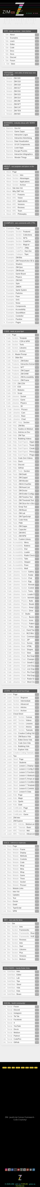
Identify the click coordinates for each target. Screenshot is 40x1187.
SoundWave (15, 313)
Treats (20, 445)
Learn (10, 41)
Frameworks (18, 930)
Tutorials (20, 730)
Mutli (17, 568)
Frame (16, 849)
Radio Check (21, 555)
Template (16, 338)
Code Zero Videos (20, 458)
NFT (15, 367)
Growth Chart (21, 662)
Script (14, 393)
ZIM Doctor (17, 491)
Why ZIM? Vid (15, 191)
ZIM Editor (17, 361)
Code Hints (17, 520)
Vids (13, 988)
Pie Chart (21, 672)
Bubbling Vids (18, 746)
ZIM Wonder (17, 481)
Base (16, 416)
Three (16, 879)
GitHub (15, 468)
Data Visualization (17, 141)
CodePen (18, 241)
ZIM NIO (13, 114)
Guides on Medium (20, 429)
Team (14, 211)
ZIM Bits (14, 258)
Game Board (16, 274)
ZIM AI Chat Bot (19, 484)
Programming (21, 455)
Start (15, 946)
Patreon (13, 1036)
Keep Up (21, 607)
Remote (20, 585)
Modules (15, 390)
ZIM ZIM (13, 101)
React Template (21, 933)
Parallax (14, 319)
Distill (12, 905)
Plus (15, 953)
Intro (14, 175)
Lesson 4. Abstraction (21, 775)
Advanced (18, 704)
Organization (21, 442)
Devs (9, 54)
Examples (11, 38)
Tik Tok (13, 1016)
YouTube (14, 1026)
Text (11, 898)
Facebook (14, 1020)
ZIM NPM (16, 536)
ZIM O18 (13, 85)
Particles (14, 293)
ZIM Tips (16, 435)
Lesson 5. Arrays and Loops (21, 779)
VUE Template (21, 936)
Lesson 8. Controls (20, 788)
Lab (13, 978)
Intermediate (18, 701)
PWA (15, 523)
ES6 (13, 387)
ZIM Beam (17, 510)
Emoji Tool (17, 507)
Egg (19, 581)
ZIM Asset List (18, 487)
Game (15, 400)
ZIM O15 (13, 94)
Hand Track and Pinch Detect (21, 630)
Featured (18, 232)
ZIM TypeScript (19, 516)
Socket (16, 396)
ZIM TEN (13, 111)
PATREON (20, 1186)
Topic (17, 254)
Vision (14, 198)
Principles (21, 452)
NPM (12, 911)
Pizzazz (17, 409)
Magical (17, 245)
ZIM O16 (13, 91)
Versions (15, 204)
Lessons (20, 724)
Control (20, 588)
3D (14, 406)
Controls (17, 859)
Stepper (18, 562)
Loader (18, 552)
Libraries (16, 348)
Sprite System (16, 290)
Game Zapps (15, 131)
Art (16, 811)
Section (18, 422)
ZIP (18, 640)
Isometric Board (21, 598)
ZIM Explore (15, 821)
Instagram (14, 1013)
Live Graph (21, 669)
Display (16, 853)
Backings (21, 617)
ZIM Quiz (14, 267)
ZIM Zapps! (17, 371)
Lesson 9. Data (19, 792)
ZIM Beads (15, 270)
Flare (13, 296)
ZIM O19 (13, 81)
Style (13, 283)
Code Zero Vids (19, 743)
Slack (15, 461)
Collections (19, 235)
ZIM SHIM (17, 374)
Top (36, 1067)
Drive (20, 611)
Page (11, 172)
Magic (15, 798)
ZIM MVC (16, 533)
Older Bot (14, 358)
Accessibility (15, 309)
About (10, 35)
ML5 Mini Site (21, 633)
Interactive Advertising (19, 138)
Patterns (21, 624)
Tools (15, 345)
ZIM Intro (13, 818)
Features (15, 195)
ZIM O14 (13, 98)
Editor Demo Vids (19, 740)
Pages (13, 322)
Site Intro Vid (14, 188)
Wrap (15, 866)
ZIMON (13, 287)
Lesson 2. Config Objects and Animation (21, 769)
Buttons (18, 546)
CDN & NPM (18, 341)
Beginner (17, 698)
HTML (19, 646)
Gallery (20, 572)
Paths (20, 627)
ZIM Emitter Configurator (21, 494)
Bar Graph (21, 656)
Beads (20, 604)
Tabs (17, 559)
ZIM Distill (17, 474)
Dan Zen (19, 251)
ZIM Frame (17, 380)
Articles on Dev (18, 432)
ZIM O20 (13, 78)
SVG (12, 300)
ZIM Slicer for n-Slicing (21, 504)
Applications (18, 182)
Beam (14, 994)
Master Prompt (16, 354)
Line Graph (21, 666)
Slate (14, 805)
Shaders (14, 264)
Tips (12, 756)
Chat (19, 578)
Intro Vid (13, 892)
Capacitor (16, 529)
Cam (16, 413)
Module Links (15, 888)
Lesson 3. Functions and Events (21, 772)
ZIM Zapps (17, 526)
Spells (15, 801)
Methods (17, 856)
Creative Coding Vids (21, 733)
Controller (14, 316)
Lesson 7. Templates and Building (21, 785)
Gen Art (13, 128)
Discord (10, 57)
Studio (18, 614)
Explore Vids (17, 750)
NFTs (16, 238)
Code (9, 48)
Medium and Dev (21, 824)
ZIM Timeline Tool (20, 497)
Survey (19, 643)
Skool (14, 984)
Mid (18, 831)
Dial (17, 549)
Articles (16, 707)
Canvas (19, 717)
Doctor (12, 901)
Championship (21, 659)
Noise (13, 303)
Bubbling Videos (19, 439)
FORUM (24, 1184)
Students (16, 762)
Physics (14, 277)
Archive (16, 185)
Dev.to (13, 1029)
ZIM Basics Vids (19, 737)
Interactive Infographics (19, 154)
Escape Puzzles (16, 151)
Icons (20, 620)
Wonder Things (16, 157)
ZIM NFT (13, 104)
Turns (20, 591)
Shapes (20, 649)
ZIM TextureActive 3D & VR (20, 261)
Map (9, 1067)
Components (16, 306)
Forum (10, 61)
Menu (18, 542)
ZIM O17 (13, 88)
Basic (19, 827)
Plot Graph (21, 675)
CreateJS (21, 448)
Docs (9, 51)
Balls (20, 601)
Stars (19, 653)
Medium (16, 959)
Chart (16, 419)
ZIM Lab (16, 513)
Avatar (20, 575)
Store (10, 64)
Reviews (15, 208)
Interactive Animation (20, 364)
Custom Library (19, 539)
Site (11, 923)
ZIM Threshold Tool (20, 500)
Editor (10, 44)
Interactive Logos (17, 135)
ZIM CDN (15, 383)
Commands (21, 637)
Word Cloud (21, 682)
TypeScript (14, 908)
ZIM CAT (13, 107)
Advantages (17, 178)
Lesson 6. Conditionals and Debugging (21, 782)
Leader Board (21, 594)
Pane (17, 565)
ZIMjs (17, 248)
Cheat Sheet (15, 714)
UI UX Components (18, 144)
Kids (13, 991)
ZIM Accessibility (20, 377)
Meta (15, 869)
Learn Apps (14, 148)
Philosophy (16, 214)
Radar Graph (21, 679)
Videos (19, 720)
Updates (13, 895)
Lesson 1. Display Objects (21, 766)
